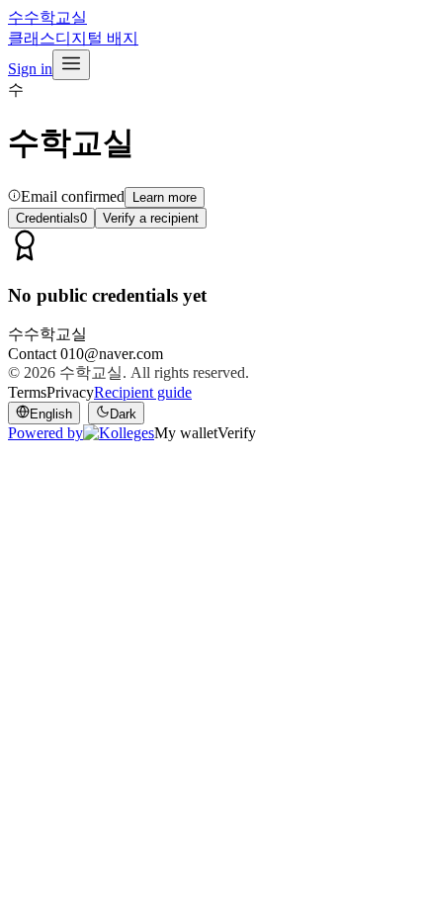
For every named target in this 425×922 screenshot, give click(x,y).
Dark (123, 414)
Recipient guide (143, 392)
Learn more (164, 197)
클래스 (31, 38)
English (51, 414)
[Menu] (71, 64)
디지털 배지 (96, 38)
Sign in (30, 68)
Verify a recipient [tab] (151, 218)
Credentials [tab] (51, 218)
